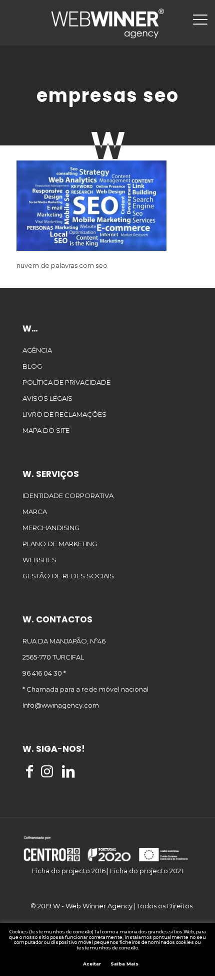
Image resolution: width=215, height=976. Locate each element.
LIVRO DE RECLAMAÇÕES (64, 414)
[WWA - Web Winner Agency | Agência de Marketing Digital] (107, 22)
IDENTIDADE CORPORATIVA (68, 496)
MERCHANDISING (51, 528)
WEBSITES (39, 560)
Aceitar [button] (92, 963)
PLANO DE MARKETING (59, 544)
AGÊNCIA (37, 350)
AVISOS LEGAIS (47, 398)
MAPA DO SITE (46, 430)
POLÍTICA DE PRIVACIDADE (66, 382)
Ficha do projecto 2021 (146, 871)
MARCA (34, 512)
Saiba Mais (124, 963)
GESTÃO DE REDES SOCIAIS (68, 576)
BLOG (32, 366)
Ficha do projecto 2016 (69, 871)
